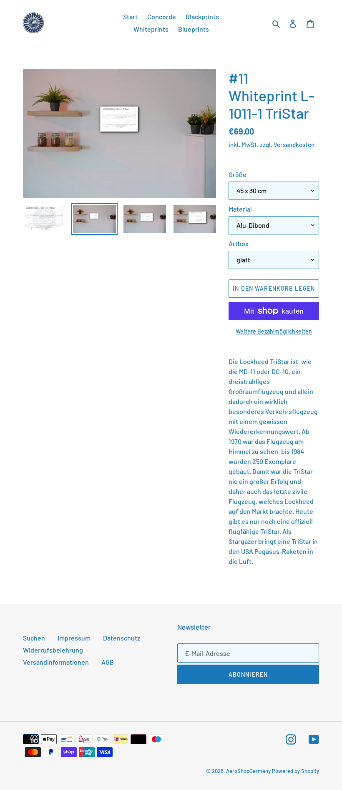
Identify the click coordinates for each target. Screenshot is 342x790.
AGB (107, 662)
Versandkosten (294, 144)
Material (240, 209)
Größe (237, 174)
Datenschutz (121, 638)
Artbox (239, 243)
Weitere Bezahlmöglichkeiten (274, 331)
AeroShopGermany (248, 771)
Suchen (34, 638)
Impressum (74, 638)
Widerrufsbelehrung (53, 650)
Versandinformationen (56, 662)
